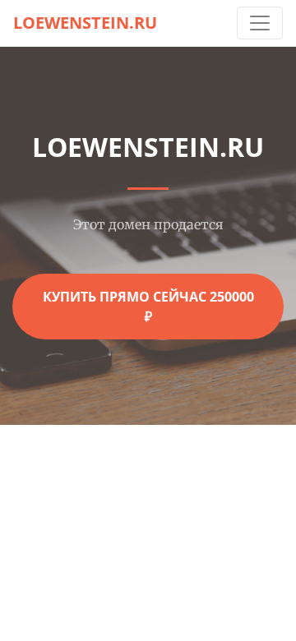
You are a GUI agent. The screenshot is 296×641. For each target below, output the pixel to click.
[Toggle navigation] (260, 23)
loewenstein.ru (85, 23)
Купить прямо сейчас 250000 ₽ (148, 306)
